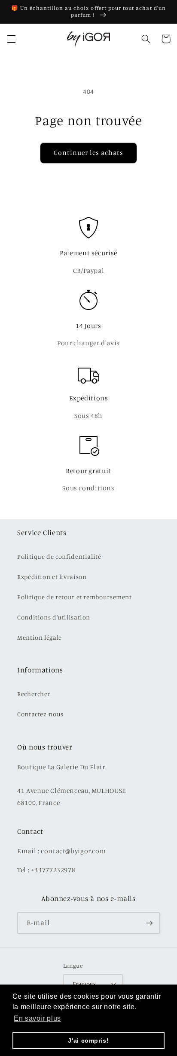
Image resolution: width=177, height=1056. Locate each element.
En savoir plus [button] (37, 1018)
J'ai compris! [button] (88, 1040)
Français (84, 983)
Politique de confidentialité (59, 556)
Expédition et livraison (52, 576)
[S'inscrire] (149, 922)
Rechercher (33, 693)
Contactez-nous (40, 714)
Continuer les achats (89, 153)
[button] (11, 39)
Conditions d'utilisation (53, 617)
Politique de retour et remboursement (74, 597)
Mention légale (39, 637)
